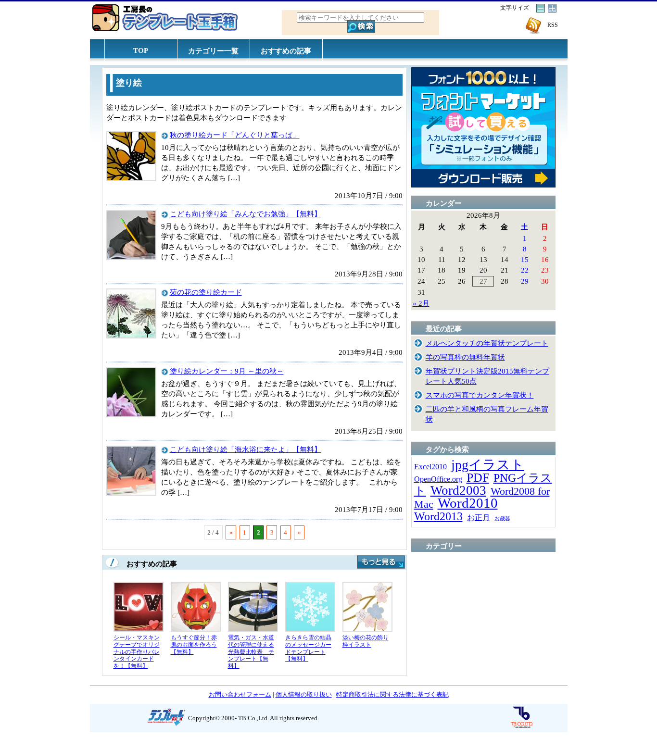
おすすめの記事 (286, 51)
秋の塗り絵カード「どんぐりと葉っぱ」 (235, 135)
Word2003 (458, 490)
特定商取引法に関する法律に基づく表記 (392, 694)
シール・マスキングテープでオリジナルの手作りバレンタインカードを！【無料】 (137, 651)
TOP (140, 50)
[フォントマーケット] (483, 185)
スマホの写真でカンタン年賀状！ (480, 395)
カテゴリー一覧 (213, 51)
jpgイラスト (487, 464)
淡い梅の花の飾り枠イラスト (365, 641)
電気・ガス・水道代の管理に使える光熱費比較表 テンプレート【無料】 (251, 651)
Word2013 (438, 516)
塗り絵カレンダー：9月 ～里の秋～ (227, 371)
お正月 (478, 517)
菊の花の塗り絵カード (206, 292)
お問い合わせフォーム (240, 694)
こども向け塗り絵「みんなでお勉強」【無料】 (245, 214)
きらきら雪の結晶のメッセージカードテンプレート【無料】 (308, 648)
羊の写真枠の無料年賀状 (465, 357)
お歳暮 (502, 518)
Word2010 (468, 503)
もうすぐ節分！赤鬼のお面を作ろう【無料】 (194, 644)
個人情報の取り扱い (304, 694)
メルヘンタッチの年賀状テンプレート (487, 343)
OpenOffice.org (438, 479)
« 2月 (421, 303)
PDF (478, 478)
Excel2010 (430, 466)
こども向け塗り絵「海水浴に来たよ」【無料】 (245, 449)
